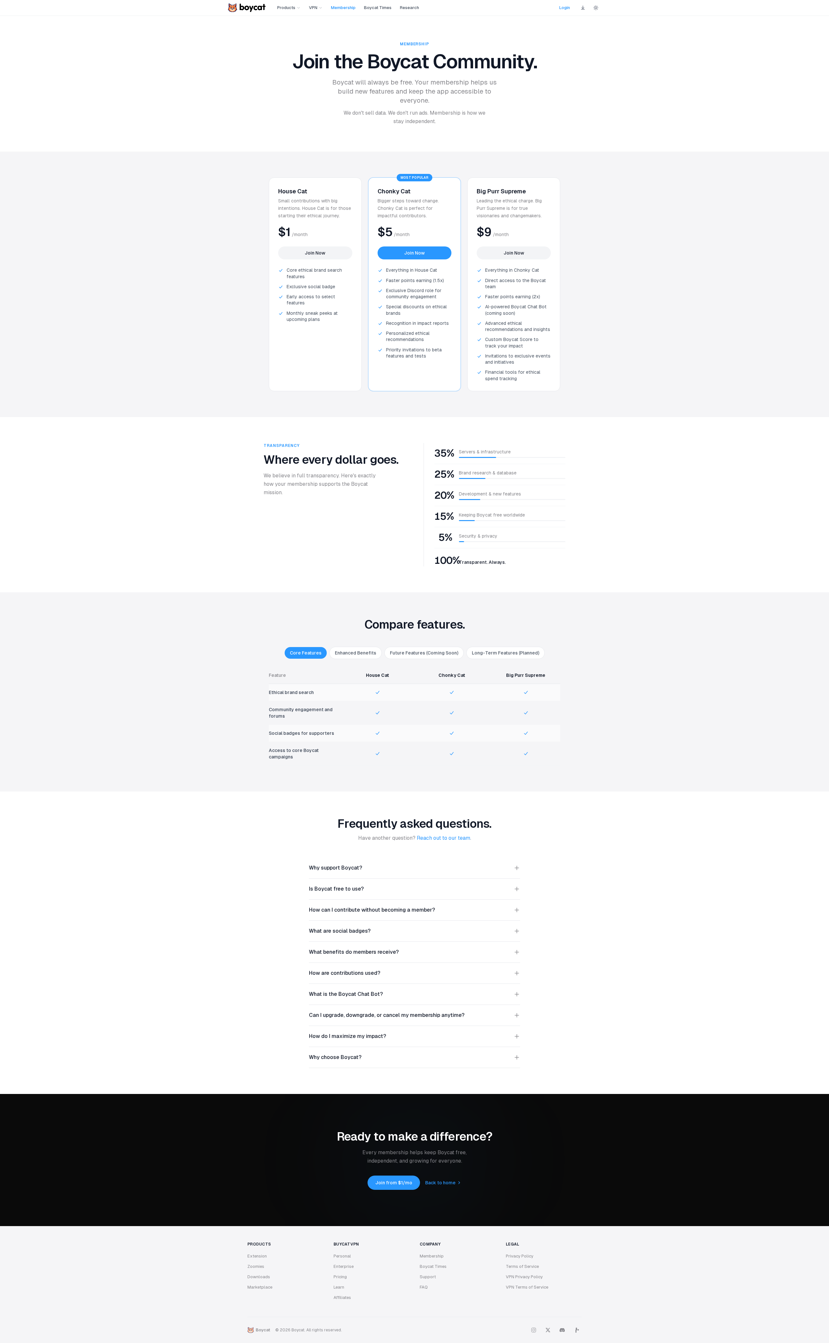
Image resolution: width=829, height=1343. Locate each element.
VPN (313, 7)
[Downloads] (583, 8)
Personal (342, 1256)
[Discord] (562, 1330)
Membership (343, 7)
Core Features (306, 652)
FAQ (424, 1287)
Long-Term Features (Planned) (505, 652)
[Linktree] (576, 1330)
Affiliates (342, 1297)
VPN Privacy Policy (524, 1276)
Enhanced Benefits (355, 652)
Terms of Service (522, 1266)
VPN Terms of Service (527, 1287)
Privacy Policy (519, 1256)
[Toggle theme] (596, 8)
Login (564, 7)
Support (428, 1276)
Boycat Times (378, 7)
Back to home (440, 1182)
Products (286, 7)
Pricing (340, 1276)
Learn (339, 1287)
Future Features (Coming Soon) (424, 652)
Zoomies (255, 1266)
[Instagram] (533, 1330)
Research (409, 7)
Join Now (315, 253)
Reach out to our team (443, 838)
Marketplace (259, 1287)
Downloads (258, 1276)
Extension (257, 1256)
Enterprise (344, 1266)
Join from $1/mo (393, 1182)
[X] (548, 1330)
